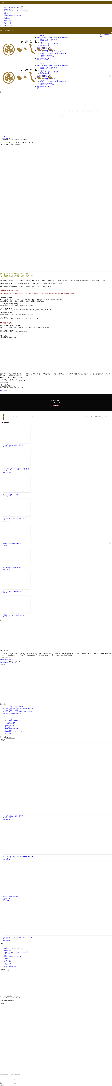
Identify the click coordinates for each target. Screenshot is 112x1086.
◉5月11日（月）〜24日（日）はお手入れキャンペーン (17, 711)
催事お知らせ (64, 114)
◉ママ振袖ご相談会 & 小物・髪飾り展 (13, 707)
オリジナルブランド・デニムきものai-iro (15, 10)
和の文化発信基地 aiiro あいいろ (12, 15)
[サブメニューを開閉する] (22, 7)
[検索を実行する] (15, 1083)
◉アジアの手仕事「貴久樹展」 (11, 710)
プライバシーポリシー (10, 25)
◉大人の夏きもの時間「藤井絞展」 (12, 713)
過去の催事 (9, 733)
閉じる (2, 1085)
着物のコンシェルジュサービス (12, 7)
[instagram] (111, 30)
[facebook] (111, 29)
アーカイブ (3, 737)
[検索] (111, 32)
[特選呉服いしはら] (28, 56)
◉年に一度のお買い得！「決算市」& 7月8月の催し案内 (18, 708)
